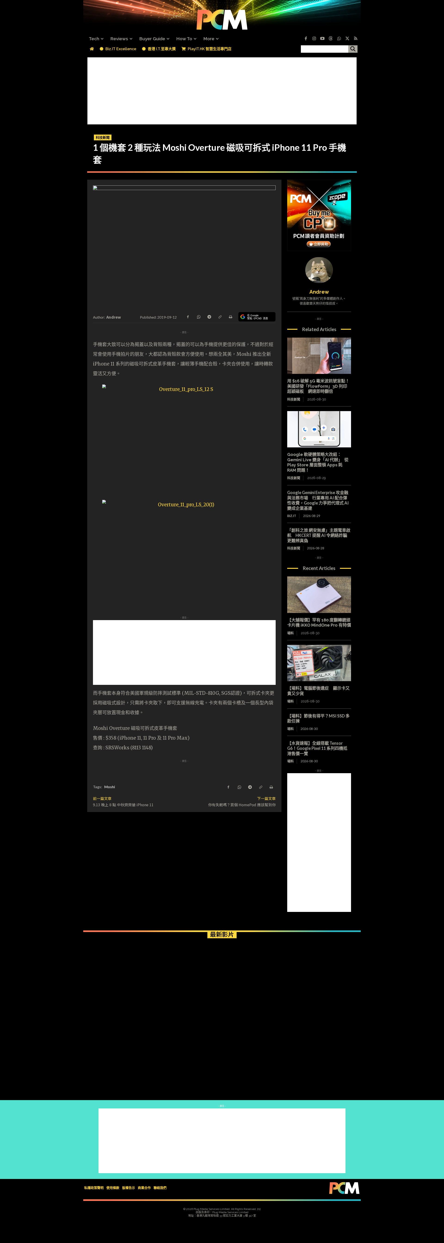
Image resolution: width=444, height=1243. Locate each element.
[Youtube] (322, 39)
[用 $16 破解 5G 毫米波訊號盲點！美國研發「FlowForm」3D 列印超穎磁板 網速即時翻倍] (319, 356)
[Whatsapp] (339, 39)
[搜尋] (353, 49)
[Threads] (331, 39)
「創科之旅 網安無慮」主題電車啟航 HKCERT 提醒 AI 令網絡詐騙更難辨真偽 (318, 535)
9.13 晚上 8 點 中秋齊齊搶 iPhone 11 (123, 804)
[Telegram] (209, 316)
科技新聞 (103, 137)
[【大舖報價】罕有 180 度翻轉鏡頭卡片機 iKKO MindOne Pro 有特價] (319, 594)
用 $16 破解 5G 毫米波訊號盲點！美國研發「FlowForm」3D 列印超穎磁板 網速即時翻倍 (318, 386)
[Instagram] (314, 39)
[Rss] (356, 39)
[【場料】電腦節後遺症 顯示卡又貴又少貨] (319, 663)
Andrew (113, 317)
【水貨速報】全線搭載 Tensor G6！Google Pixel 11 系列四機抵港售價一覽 (317, 748)
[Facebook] (306, 39)
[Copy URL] (219, 316)
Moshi (109, 787)
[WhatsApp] (198, 316)
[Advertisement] (222, 89)
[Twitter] (347, 39)
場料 (290, 633)
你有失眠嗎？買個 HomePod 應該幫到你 (242, 804)
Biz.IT (291, 516)
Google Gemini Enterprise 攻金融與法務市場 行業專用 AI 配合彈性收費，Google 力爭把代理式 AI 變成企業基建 (318, 500)
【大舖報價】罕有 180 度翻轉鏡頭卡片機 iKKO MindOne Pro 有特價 (319, 623)
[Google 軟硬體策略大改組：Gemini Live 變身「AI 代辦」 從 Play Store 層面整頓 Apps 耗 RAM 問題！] (319, 429)
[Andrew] (319, 270)
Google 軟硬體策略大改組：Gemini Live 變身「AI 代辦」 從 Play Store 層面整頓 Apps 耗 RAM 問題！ (317, 462)
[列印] (230, 316)
